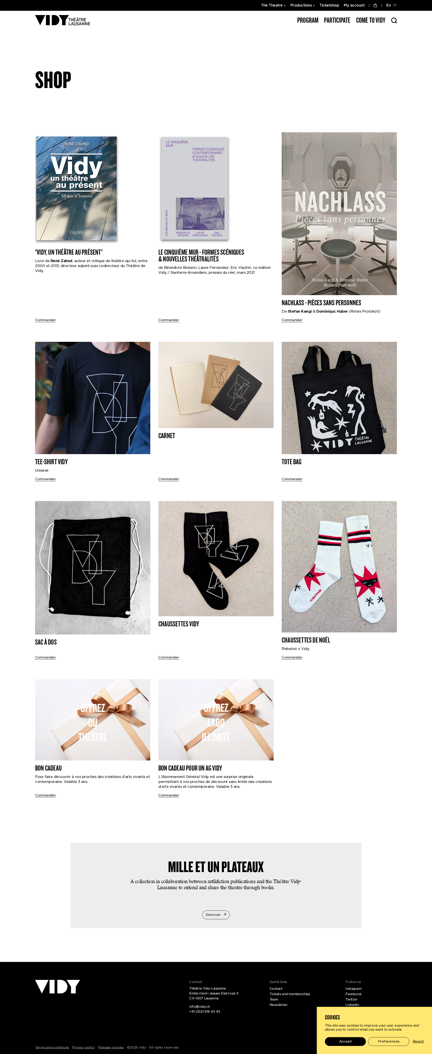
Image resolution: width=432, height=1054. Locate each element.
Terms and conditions (52, 1047)
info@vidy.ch (199, 1006)
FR (395, 5)
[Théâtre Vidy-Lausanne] (62, 20)
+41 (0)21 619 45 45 (204, 1011)
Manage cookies (111, 1047)
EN (388, 5)
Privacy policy (83, 1047)
